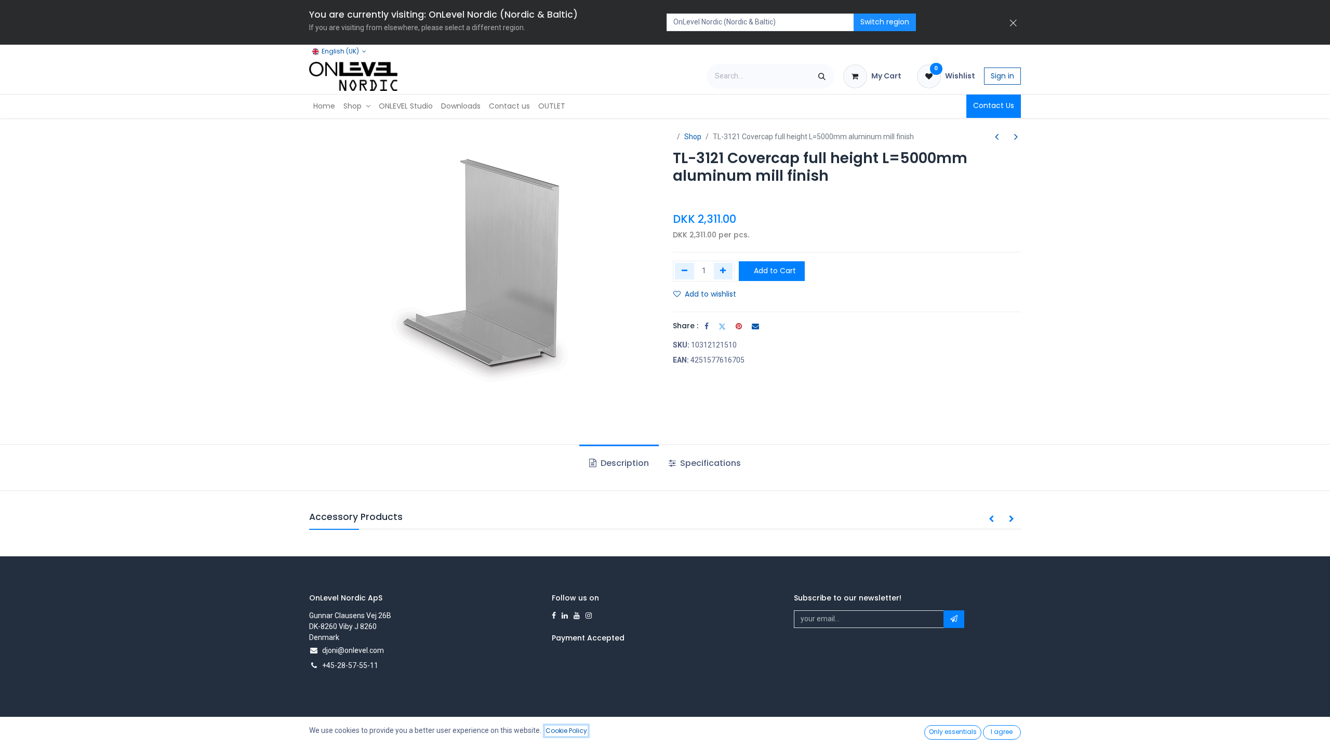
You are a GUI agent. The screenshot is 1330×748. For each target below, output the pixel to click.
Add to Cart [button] (774, 270)
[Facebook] (706, 326)
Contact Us (993, 105)
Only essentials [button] (953, 731)
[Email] (755, 326)
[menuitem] (324, 106)
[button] (991, 519)
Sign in (1002, 76)
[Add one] (723, 271)
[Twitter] (722, 326)
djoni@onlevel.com (353, 650)
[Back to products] (1006, 136)
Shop (692, 136)
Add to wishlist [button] (710, 294)
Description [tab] (623, 463)
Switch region (884, 22)
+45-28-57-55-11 (350, 665)
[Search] (821, 76)
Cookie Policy (566, 730)
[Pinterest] (739, 326)
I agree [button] (1002, 731)
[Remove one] (684, 271)
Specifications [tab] (709, 463)
